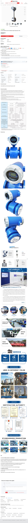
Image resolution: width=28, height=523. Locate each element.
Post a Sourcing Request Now (20, 492)
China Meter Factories (3, 513)
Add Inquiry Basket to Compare (14, 26)
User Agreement (17, 520)
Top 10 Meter (8, 516)
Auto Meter (10, 508)
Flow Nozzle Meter (15, 508)
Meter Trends (13, 516)
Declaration (21, 520)
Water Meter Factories (9, 513)
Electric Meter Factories (22, 513)
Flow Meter (22, 500)
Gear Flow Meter (19, 508)
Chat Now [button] (21, 36)
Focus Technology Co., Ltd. (9, 520)
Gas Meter (6, 508)
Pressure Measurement (23, 499)
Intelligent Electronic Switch (10, 500)
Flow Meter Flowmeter (3, 516)
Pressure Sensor (9, 499)
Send (6, 492)
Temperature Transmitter (16, 500)
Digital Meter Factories (15, 513)
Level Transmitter (2, 500)
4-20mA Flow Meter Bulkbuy (19, 516)
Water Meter (2, 508)
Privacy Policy (24, 520)
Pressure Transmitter (16, 499)
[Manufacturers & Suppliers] (14, 1)
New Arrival (2, 499)
